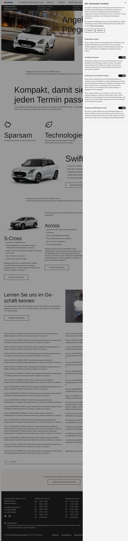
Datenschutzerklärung (96, 26)
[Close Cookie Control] (126, 2)
